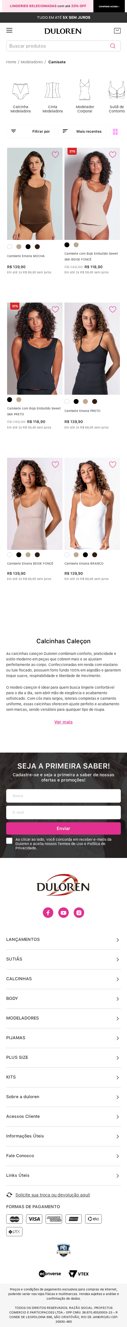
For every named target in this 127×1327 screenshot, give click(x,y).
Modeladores (32, 62)
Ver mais (63, 721)
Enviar (63, 828)
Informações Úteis (25, 1135)
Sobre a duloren (22, 1096)
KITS (11, 1077)
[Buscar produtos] (113, 46)
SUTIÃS (14, 959)
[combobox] (63, 47)
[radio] (115, 132)
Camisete (57, 62)
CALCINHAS (19, 978)
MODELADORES (22, 1018)
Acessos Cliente (23, 1116)
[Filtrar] (30, 132)
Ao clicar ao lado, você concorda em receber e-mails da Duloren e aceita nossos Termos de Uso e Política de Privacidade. (63, 844)
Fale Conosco (20, 1155)
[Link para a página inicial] (12, 62)
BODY (12, 998)
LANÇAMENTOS (23, 939)
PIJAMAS (15, 1037)
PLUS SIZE (17, 1057)
